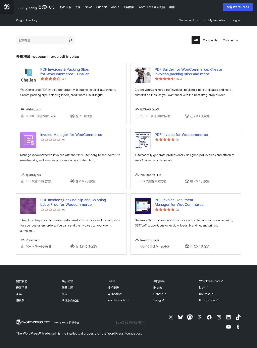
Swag (158, 300)
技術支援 (113, 287)
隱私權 (20, 300)
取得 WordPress (238, 7)
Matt (204, 287)
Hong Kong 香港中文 (66, 322)
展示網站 (67, 281)
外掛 (64, 294)
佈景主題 (67, 287)
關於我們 (21, 281)
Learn (111, 281)
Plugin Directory (26, 20)
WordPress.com (211, 281)
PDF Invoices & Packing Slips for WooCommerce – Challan (64, 71)
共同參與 (159, 281)
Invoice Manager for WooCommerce (71, 135)
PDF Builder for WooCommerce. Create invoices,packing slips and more (188, 71)
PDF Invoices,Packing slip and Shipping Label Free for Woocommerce (73, 202)
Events (157, 287)
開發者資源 (115, 294)
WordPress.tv (118, 300)
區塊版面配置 (70, 300)
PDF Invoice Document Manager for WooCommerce (179, 202)
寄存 (19, 294)
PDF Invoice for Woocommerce (181, 135)
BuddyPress (209, 300)
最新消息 (21, 287)
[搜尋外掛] (70, 40)
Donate (160, 294)
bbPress (206, 294)
